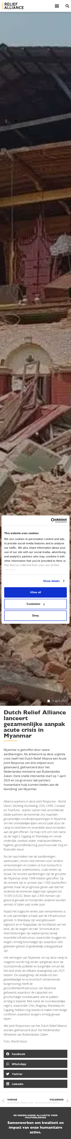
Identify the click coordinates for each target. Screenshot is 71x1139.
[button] (57, 6)
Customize (33, 603)
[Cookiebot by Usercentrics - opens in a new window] (51, 520)
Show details (51, 580)
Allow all (35, 592)
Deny (35, 615)
